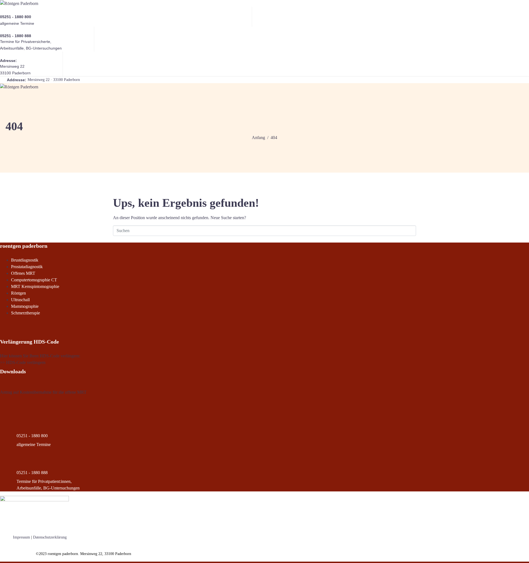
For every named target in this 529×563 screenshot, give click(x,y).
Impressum (21, 537)
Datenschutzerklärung (50, 537)
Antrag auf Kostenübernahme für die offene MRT (43, 392)
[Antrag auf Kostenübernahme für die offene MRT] (1, 385)
